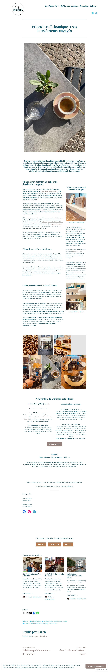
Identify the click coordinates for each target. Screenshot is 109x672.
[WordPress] (34, 511)
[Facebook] (93, 13)
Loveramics (77, 273)
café (31, 623)
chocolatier (44, 191)
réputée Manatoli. (56, 224)
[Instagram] (95, 13)
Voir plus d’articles (39, 636)
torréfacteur (53, 623)
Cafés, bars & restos (69, 6)
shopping (45, 623)
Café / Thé (54, 544)
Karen (30, 597)
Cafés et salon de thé (51, 621)
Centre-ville (63, 621)
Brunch (68, 544)
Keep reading (27, 593)
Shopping (84, 6)
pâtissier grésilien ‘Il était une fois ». (52, 222)
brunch (26, 623)
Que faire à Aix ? (51, 6)
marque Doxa (77, 251)
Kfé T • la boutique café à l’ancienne (32, 575)
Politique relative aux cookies (64, 667)
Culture (93, 6)
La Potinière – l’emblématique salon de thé (74, 576)
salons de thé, (53, 191)
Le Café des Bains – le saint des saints (54, 575)
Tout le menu (54, 444)
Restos (41, 544)
